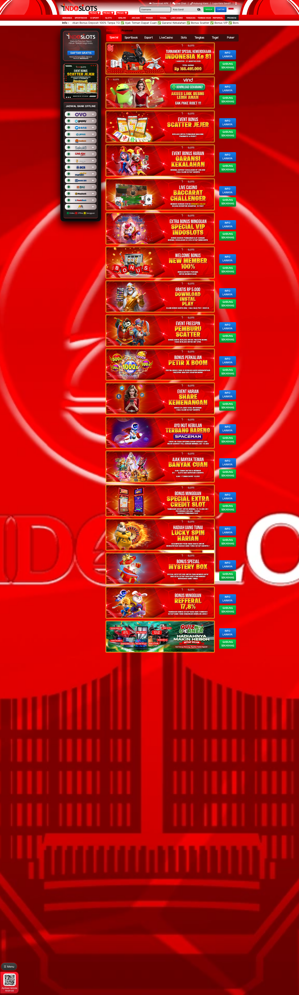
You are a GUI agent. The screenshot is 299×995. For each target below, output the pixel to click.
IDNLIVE (122, 18)
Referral (218, 18)
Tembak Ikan (204, 18)
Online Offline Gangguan (82, 213)
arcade (136, 18)
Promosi (231, 18)
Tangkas (190, 18)
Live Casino (177, 18)
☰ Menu (9, 966)
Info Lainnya (228, 55)
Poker (149, 18)
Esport (148, 37)
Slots (108, 18)
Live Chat (180, 3)
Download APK (160, 3)
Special (114, 37)
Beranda (67, 18)
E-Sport (94, 18)
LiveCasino (166, 37)
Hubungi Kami (201, 3)
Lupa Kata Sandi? (222, 3)
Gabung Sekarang (227, 66)
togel (163, 18)
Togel (215, 37)
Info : (65, 22)
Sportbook (81, 18)
